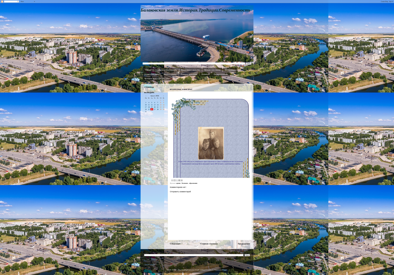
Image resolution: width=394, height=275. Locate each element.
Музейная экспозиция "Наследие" (157, 78)
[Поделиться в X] (177, 180)
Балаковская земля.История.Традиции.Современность (195, 10)
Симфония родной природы (166, 70)
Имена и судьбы (170, 74)
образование (193, 183)
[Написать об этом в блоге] (175, 180)
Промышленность (221, 74)
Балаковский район (151, 74)
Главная (148, 70)
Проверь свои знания (212, 70)
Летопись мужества (188, 74)
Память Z (205, 74)
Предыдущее (244, 243)
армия (178, 183)
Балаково (185, 183)
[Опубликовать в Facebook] (179, 180)
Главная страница (209, 243)
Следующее (175, 243)
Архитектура (230, 70)
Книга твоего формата (190, 70)
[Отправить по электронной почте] (172, 180)
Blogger (224, 270)
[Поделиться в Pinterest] (182, 180)
